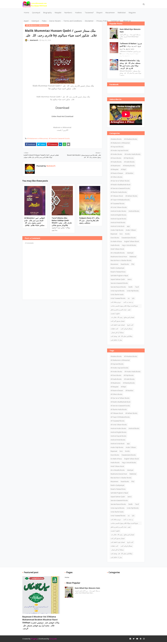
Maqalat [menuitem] (58, 12)
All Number (129, 173)
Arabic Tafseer (131, 230)
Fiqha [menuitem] (44, 21)
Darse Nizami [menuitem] (55, 21)
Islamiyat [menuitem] (35, 21)
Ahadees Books (116, 139)
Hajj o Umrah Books (129, 245)
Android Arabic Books (118, 211)
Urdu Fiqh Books (133, 291)
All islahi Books (129, 162)
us (128, 298)
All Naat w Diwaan (117, 173)
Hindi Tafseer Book (117, 249)
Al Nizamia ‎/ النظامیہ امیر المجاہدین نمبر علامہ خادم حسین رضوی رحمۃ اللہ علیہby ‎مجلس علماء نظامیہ (34, 221)
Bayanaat (114, 234)
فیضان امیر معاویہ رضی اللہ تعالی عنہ (122, 317)
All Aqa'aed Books (117, 147)
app (128, 226)
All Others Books (116, 177)
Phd (132, 264)
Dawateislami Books (129, 238)
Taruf (137, 287)
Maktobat (133, 257)
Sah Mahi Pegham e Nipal (119, 276)
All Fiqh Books (129, 158)
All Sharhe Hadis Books (119, 192)
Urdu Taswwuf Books (118, 298)
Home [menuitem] (26, 12)
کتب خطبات (114, 329)
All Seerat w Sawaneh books (59, 138)
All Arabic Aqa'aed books (119, 150)
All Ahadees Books (130, 139)
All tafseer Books (131, 196)
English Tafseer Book (131, 241)
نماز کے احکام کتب (116, 340)
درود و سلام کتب (116, 302)
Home (67, 577)
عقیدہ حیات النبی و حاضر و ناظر (121, 310)
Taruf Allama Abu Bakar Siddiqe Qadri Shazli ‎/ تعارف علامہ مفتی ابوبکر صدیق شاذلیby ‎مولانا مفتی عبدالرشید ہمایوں (62, 224)
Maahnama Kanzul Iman (119, 257)
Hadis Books (115, 245)
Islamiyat (130, 253)
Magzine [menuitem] (132, 12)
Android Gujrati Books (118, 219)
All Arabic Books (116, 154)
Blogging (34, 639)
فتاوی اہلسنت (115, 313)
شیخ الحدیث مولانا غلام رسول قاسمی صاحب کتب (124, 306)
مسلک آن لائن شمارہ (117, 332)
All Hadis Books (116, 162)
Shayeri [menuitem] (99, 12)
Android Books (134, 211)
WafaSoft (34, 40)
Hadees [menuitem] (78, 12)
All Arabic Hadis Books (132, 154)
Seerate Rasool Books (118, 287)
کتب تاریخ (130, 325)
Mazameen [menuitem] (110, 12)
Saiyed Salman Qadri (118, 279)
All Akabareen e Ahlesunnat (37, 138)
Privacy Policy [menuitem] (102, 21)
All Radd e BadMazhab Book (120, 185)
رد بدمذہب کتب (128, 302)
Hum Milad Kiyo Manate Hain (130, 30)
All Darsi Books (116, 158)
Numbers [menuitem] (68, 12)
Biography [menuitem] (47, 12)
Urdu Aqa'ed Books (117, 291)
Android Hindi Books (118, 222)
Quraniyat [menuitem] (36, 12)
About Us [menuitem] (127, 21)
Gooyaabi (53, 639)
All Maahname (115, 166)
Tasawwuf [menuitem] (89, 12)
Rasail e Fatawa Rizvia (118, 272)
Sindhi (130, 287)
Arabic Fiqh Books (117, 230)
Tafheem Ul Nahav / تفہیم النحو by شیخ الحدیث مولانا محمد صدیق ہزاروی (131, 46)
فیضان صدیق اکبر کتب (117, 321)
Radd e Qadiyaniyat (117, 268)
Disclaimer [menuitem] (89, 21)
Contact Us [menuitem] (115, 21)
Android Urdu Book (117, 226)
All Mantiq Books (129, 166)
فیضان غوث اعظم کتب (118, 325)
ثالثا (133, 298)
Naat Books (125, 264)
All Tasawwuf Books (117, 204)
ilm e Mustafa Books (118, 253)
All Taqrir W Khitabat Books (120, 200)
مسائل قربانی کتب (126, 329)
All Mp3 (123, 169)
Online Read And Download (62, 116)
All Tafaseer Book (117, 196)
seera (129, 279)
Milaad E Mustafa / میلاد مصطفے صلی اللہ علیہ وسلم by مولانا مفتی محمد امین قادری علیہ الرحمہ (130, 64)
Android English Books (118, 215)
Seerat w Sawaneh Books (119, 283)
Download (62, 108)
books (127, 234)
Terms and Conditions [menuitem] (72, 21)
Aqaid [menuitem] (26, 21)
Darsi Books (115, 238)
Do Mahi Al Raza (116, 241)
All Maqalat (114, 169)
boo (121, 234)
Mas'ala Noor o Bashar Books (121, 260)
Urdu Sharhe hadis (117, 294)
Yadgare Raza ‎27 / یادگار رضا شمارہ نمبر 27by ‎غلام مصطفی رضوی (89, 220)
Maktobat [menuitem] (122, 12)
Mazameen (114, 264)
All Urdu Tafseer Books (119, 207)
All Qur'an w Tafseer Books (120, 181)
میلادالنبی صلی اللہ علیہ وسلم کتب (121, 336)
